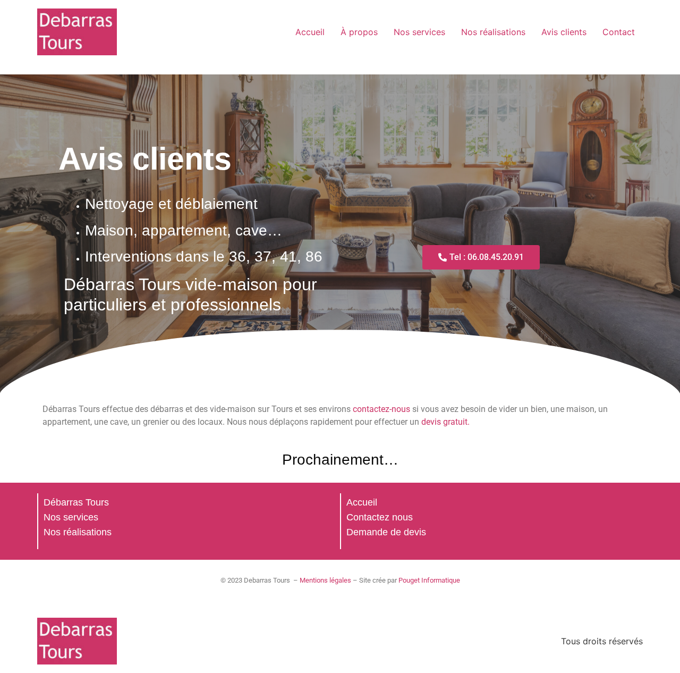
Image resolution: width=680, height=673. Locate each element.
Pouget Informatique (429, 580)
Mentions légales (325, 580)
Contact (618, 32)
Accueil (310, 32)
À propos (359, 32)
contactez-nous (381, 409)
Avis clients (563, 32)
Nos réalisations (493, 32)
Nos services (419, 32)
